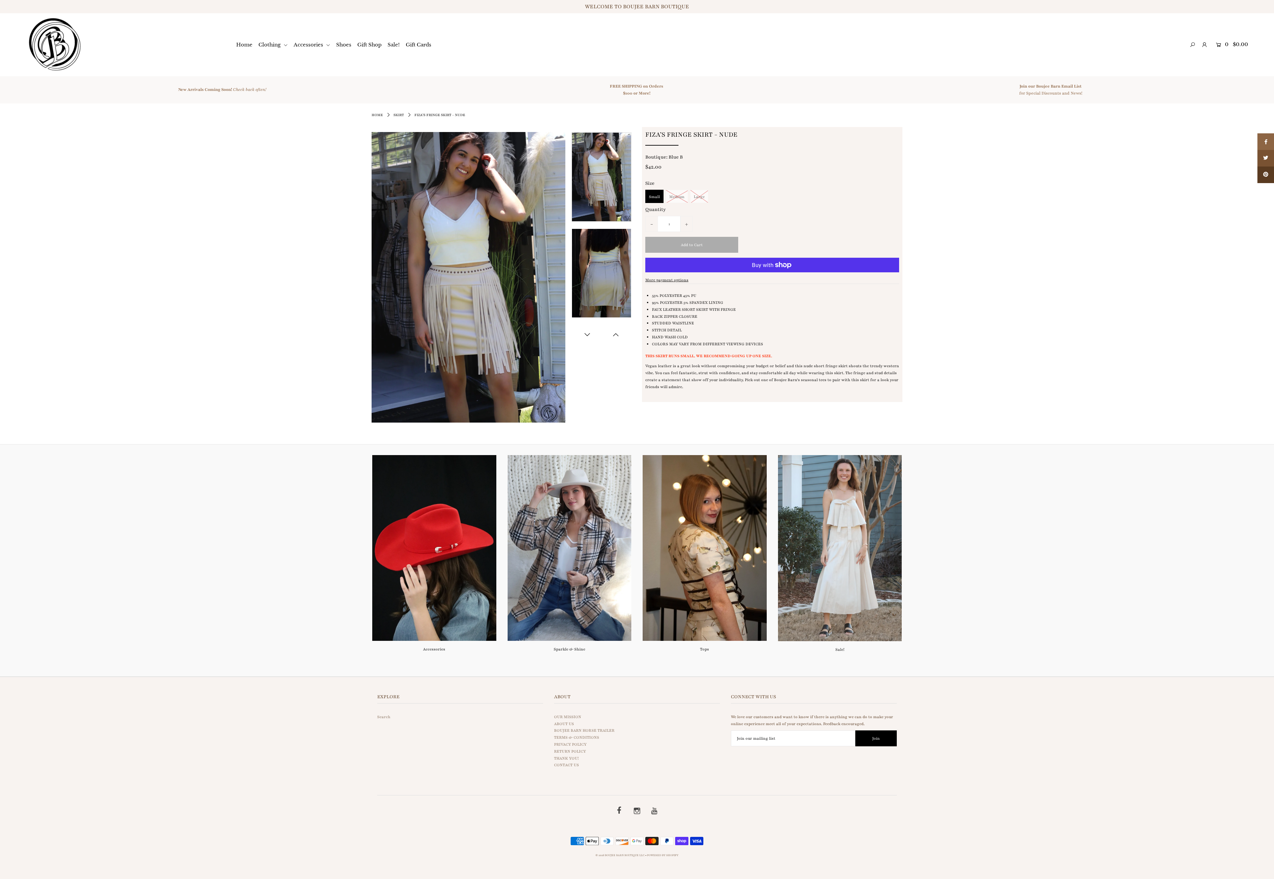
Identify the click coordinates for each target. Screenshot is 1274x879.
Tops (704, 649)
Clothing (270, 44)
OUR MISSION (567, 716)
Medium (676, 196)
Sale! (394, 44)
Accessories (309, 44)
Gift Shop (369, 44)
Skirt (398, 114)
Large (699, 196)
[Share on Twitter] (1265, 158)
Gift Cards (418, 44)
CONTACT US (566, 765)
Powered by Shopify (662, 855)
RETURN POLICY (570, 751)
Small (654, 196)
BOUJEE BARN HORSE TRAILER (584, 730)
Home (244, 44)
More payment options (666, 280)
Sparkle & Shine (569, 649)
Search (383, 716)
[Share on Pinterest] (1265, 175)
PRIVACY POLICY (570, 744)
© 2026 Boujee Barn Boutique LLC (620, 855)
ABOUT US (564, 723)
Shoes (343, 44)
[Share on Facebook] (1265, 141)
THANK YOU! (566, 758)
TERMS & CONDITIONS (576, 737)
